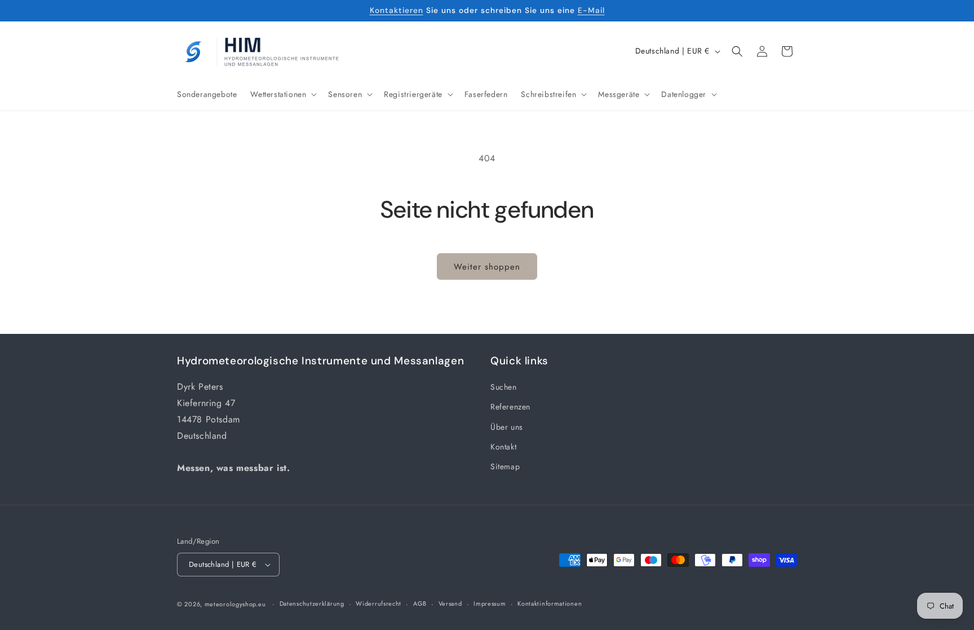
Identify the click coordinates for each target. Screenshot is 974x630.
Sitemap (505, 466)
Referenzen (510, 406)
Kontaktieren (396, 10)
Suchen (503, 387)
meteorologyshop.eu (236, 604)
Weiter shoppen (487, 267)
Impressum (489, 603)
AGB (420, 603)
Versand (450, 603)
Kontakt (503, 446)
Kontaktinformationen (549, 603)
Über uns (506, 427)
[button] (282, 94)
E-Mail (591, 10)
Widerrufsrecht (378, 603)
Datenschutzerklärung (312, 603)
